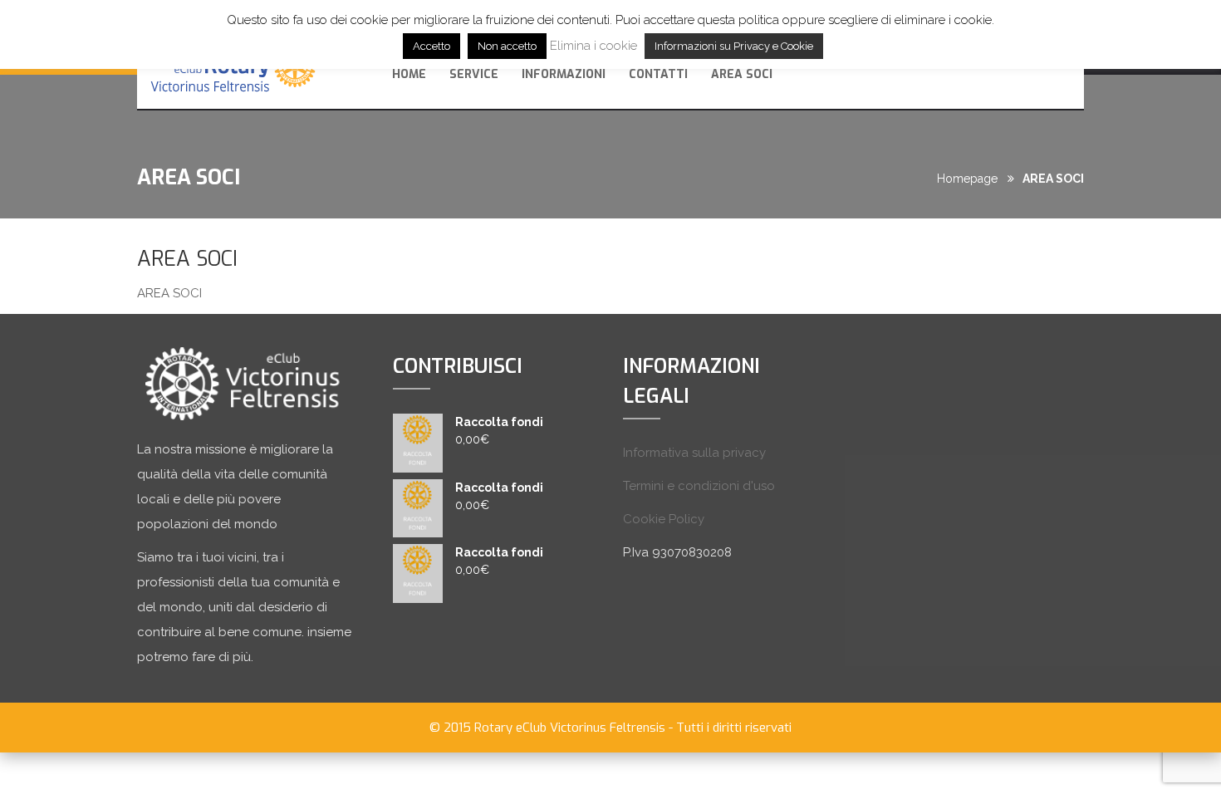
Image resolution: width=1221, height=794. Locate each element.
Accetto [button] (431, 46)
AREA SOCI (741, 74)
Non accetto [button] (507, 46)
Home (409, 74)
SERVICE (473, 74)
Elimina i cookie (593, 45)
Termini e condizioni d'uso (699, 485)
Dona (1030, 72)
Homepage (967, 178)
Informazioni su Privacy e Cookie (734, 46)
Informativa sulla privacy (694, 452)
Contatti (658, 74)
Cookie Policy (663, 519)
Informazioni (564, 74)
